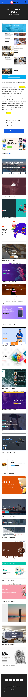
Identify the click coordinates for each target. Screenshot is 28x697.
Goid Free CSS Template (8, 473)
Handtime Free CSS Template (9, 281)
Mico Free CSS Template (8, 580)
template (22, 87)
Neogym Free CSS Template (9, 196)
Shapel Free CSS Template (8, 644)
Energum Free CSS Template (9, 409)
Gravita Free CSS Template (8, 495)
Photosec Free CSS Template (9, 623)
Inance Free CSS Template (8, 345)
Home (4, 689)
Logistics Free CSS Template (9, 516)
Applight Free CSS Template (9, 324)
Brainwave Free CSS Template (9, 367)
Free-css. (8, 113)
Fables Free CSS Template (8, 537)
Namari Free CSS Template (8, 665)
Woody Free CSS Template (8, 260)
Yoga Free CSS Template (8, 303)
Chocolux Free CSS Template (9, 559)
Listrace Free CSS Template (9, 175)
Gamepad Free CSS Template (9, 452)
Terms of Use (17, 689)
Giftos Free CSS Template (8, 601)
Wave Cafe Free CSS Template (9, 388)
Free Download (14, 131)
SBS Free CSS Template (8, 239)
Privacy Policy (10, 689)
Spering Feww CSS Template (9, 217)
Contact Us (5, 691)
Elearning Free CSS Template (9, 431)
